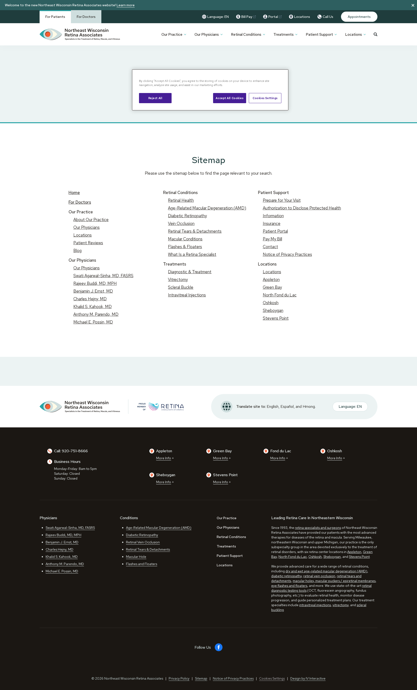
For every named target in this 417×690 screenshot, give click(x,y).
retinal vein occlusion (319, 576)
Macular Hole (136, 556)
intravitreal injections (315, 605)
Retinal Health (181, 200)
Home (74, 192)
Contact (270, 246)
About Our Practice (91, 219)
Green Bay (272, 287)
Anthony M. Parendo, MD (95, 314)
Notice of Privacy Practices (287, 254)
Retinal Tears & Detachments (195, 231)
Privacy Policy (179, 678)
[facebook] (218, 647)
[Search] (375, 34)
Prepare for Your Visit (282, 200)
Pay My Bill (272, 239)
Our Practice (171, 34)
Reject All (155, 98)
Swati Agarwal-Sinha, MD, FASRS (103, 275)
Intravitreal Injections (187, 295)
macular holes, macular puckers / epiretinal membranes (334, 581)
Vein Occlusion (181, 223)
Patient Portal (275, 231)
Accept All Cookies (229, 98)
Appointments (359, 16)
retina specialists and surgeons (318, 527)
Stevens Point (276, 318)
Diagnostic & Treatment (189, 271)
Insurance (271, 223)
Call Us (328, 16)
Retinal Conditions (246, 34)
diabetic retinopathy (286, 576)
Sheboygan (273, 310)
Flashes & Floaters (185, 246)
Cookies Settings (265, 98)
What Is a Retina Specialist (192, 254)
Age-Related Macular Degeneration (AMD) (207, 208)
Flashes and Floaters (141, 564)
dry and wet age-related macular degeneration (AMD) (326, 571)
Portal (273, 16)
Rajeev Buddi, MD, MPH (95, 283)
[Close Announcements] (413, 5)
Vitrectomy (178, 279)
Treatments (283, 34)
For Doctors (86, 16)
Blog (77, 250)
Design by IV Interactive (308, 678)
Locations (302, 16)
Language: (218, 16)
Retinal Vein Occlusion (143, 542)
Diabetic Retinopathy (187, 215)
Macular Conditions (185, 239)
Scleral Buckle (180, 287)
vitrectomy (340, 605)
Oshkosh (270, 302)
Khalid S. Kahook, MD (92, 306)
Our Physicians (207, 34)
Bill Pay (246, 16)
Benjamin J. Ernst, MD (93, 291)
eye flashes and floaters (289, 585)
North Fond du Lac (280, 295)
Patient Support (319, 34)
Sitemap (201, 678)
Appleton (271, 279)
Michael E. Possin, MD (93, 322)
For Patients (55, 16)
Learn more (126, 5)
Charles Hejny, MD (90, 299)
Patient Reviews (88, 242)
